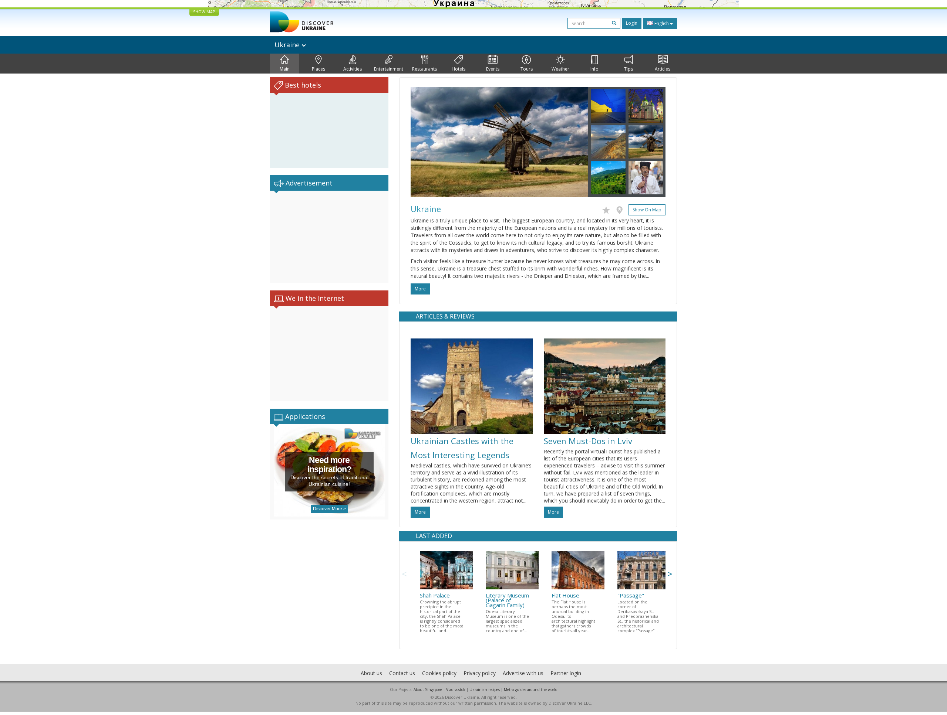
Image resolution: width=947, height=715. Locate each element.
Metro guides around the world (530, 689)
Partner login (565, 673)
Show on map (647, 210)
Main (285, 69)
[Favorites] (608, 208)
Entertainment (388, 69)
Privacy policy (480, 673)
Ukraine (287, 44)
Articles (662, 69)
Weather (560, 69)
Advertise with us (523, 673)
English (661, 23)
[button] (424, 142)
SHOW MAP (204, 11)
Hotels (458, 69)
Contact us (402, 673)
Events (492, 69)
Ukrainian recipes (484, 689)
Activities (352, 69)
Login (631, 23)
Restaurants (424, 69)
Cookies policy (439, 673)
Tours (526, 69)
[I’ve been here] (621, 208)
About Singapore (428, 689)
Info (594, 69)
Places (318, 69)
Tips (628, 69)
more (420, 289)
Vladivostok (455, 689)
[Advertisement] (329, 237)
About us (371, 673)
